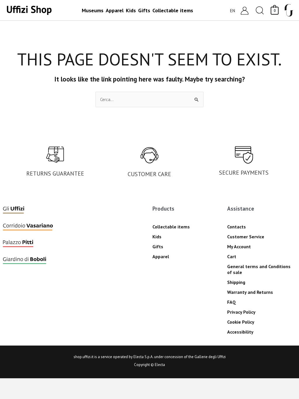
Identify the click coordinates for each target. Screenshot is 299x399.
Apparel (160, 256)
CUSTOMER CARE (149, 174)
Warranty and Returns (250, 292)
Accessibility (240, 332)
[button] (260, 10)
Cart (231, 256)
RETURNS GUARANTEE (55, 173)
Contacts (236, 227)
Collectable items (171, 227)
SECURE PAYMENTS (244, 172)
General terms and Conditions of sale (259, 269)
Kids (156, 237)
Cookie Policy (240, 322)
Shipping (236, 282)
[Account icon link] (244, 10)
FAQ (231, 302)
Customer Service (245, 237)
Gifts (157, 246)
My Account (239, 246)
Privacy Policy (241, 312)
